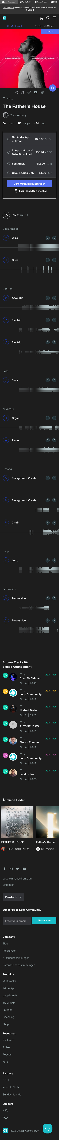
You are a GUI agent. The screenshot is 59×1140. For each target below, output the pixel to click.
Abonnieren (44, 920)
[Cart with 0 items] (41, 18)
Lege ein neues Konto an (17, 878)
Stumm (54, 237)
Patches (7, 1009)
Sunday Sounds (12, 1094)
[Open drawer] (54, 18)
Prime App (9, 988)
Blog (5, 943)
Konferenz (9, 1040)
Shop (6, 1024)
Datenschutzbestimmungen (19, 965)
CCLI (6, 1080)
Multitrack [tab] (17, 26)
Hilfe (5, 1110)
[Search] (48, 18)
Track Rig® (9, 1002)
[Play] (52, 88)
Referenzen (9, 950)
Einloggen (8, 884)
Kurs (5, 1061)
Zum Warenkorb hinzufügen (29, 183)
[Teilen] (16, 92)
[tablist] (29, 26)
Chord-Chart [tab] (46, 26)
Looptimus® (10, 995)
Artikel (6, 1047)
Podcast (7, 1054)
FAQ (5, 1117)
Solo (47, 237)
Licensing (8, 1017)
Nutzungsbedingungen (16, 957)
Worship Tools (11, 1087)
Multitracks (9, 981)
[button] (23, 92)
